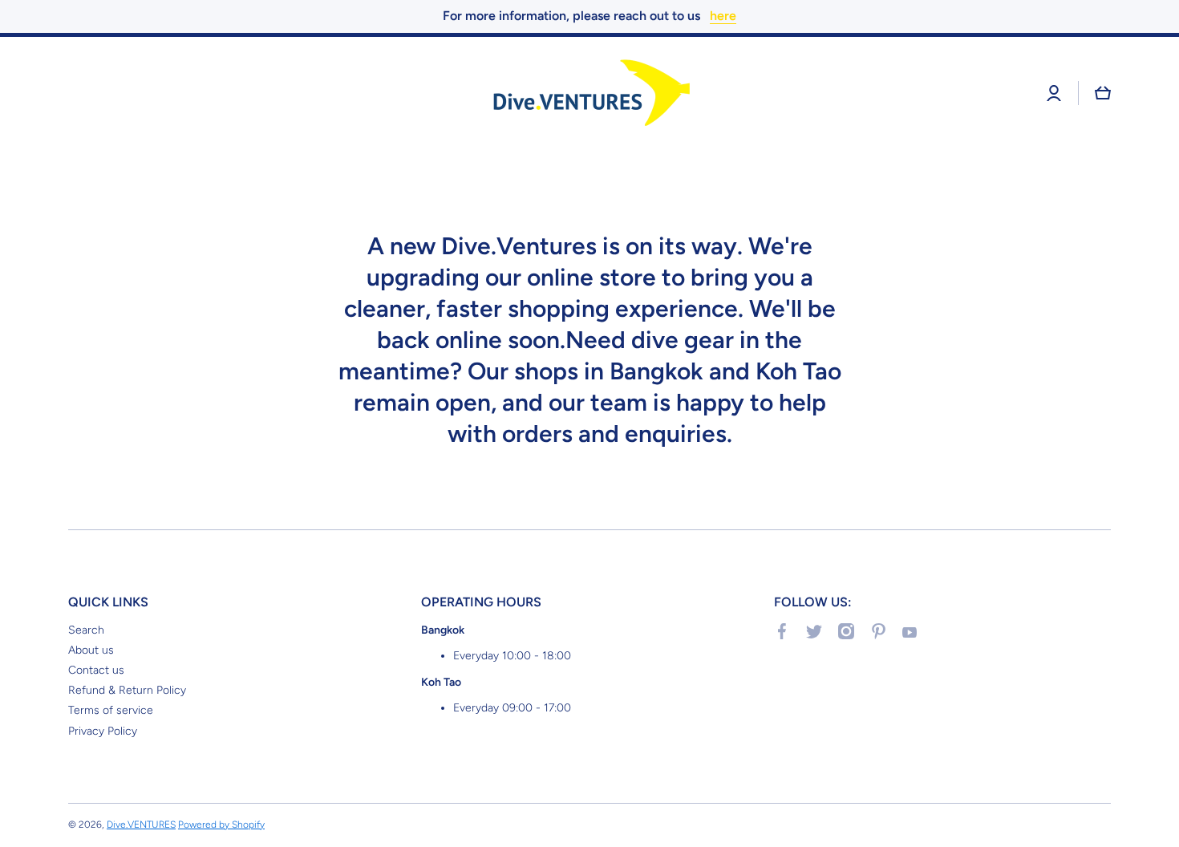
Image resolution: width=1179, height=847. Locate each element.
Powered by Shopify (221, 824)
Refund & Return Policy (127, 690)
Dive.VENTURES (141, 824)
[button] (1103, 93)
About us (91, 650)
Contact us (96, 670)
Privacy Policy (102, 731)
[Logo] (589, 93)
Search (86, 630)
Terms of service (110, 710)
